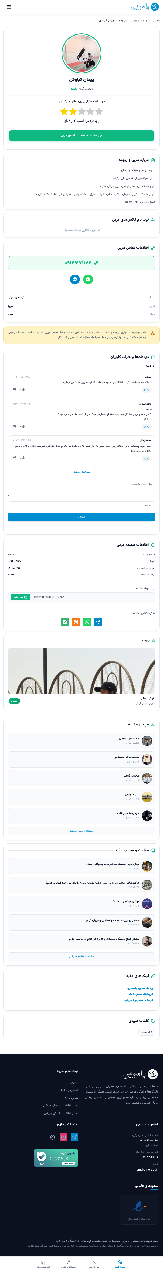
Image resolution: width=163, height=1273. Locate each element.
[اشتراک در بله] (65, 622)
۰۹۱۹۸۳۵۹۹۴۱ (149, 1157)
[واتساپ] (88, 279)
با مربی (73, 1082)
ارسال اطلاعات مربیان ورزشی (60, 1105)
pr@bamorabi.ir (147, 1170)
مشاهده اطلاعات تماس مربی (79, 135)
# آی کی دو (147, 1032)
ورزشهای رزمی (139, 21)
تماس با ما (71, 1098)
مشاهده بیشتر (81, 472)
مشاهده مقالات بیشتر (81, 956)
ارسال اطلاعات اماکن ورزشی (61, 1113)
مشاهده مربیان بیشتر (81, 831)
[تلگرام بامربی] (74, 1137)
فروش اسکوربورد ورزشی (138, 1000)
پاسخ (146, 390)
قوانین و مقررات (68, 1090)
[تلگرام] (75, 279)
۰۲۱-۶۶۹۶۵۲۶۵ (149, 1140)
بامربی (156, 21)
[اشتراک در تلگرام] (98, 622)
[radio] (64, 112)
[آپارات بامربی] (52, 1137)
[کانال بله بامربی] (41, 1158)
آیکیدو (122, 21)
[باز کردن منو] (8, 6)
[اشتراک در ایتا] (76, 622)
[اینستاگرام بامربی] (63, 1137)
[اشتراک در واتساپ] (87, 622)
